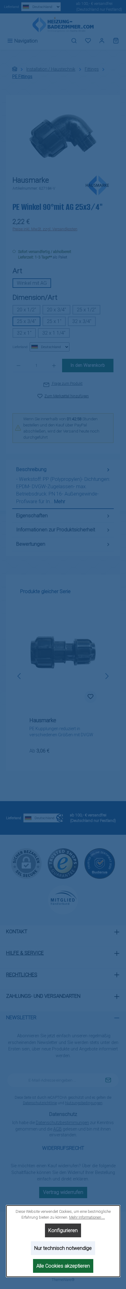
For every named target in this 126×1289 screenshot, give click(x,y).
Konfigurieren (63, 1230)
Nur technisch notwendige (63, 1248)
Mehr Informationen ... (87, 1217)
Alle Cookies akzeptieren (63, 1266)
